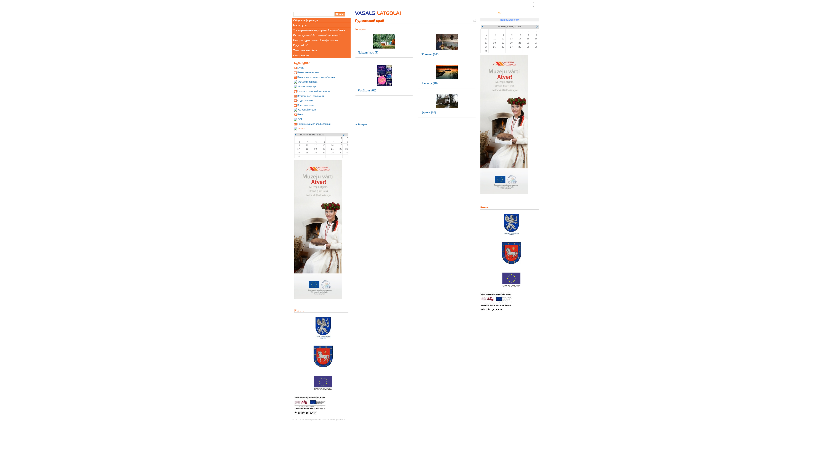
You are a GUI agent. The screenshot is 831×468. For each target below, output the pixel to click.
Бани (300, 114)
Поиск (301, 128)
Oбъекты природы (308, 81)
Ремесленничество (308, 72)
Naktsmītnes (368, 52)
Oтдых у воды (305, 100)
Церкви (428, 112)
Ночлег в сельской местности (313, 91)
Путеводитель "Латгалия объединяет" (316, 35)
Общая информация (306, 20)
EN (488, 12)
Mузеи (300, 68)
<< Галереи (361, 124)
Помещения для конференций (313, 124)
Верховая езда (305, 105)
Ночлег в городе (307, 86)
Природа (429, 83)
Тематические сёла (305, 50)
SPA (300, 119)
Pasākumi (367, 90)
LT (494, 12)
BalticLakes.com (509, 19)
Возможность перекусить (311, 96)
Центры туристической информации (315, 40)
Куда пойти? (301, 45)
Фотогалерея (301, 55)
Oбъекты (430, 54)
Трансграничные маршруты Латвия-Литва (319, 30)
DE (505, 12)
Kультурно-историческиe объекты (316, 77)
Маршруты (300, 25)
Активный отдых (307, 109)
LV (482, 12)
